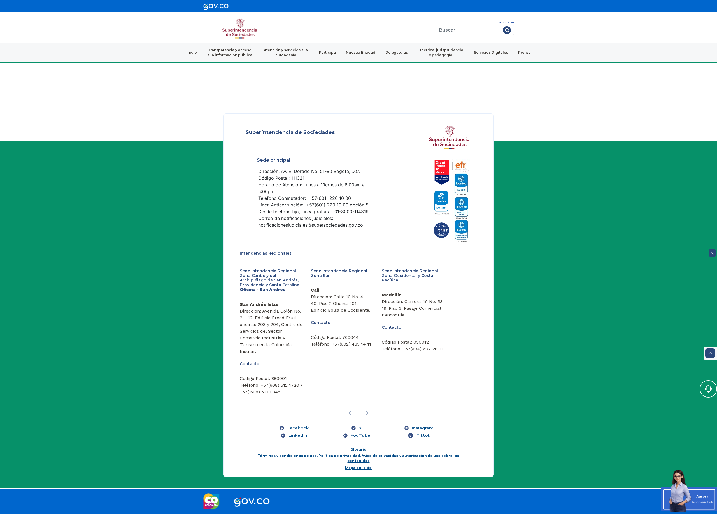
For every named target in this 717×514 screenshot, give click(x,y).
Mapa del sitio (358, 468)
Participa (327, 52)
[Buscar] (507, 30)
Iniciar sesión (503, 22)
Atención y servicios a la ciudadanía (286, 52)
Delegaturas (396, 52)
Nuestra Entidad (360, 52)
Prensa (524, 52)
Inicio (192, 52)
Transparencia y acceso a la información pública (230, 52)
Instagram (423, 428)
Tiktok (423, 435)
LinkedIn (297, 435)
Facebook (298, 428)
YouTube (360, 435)
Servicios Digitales (491, 52)
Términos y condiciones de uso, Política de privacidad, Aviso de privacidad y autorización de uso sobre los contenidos (358, 458)
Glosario (358, 449)
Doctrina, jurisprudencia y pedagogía (440, 52)
